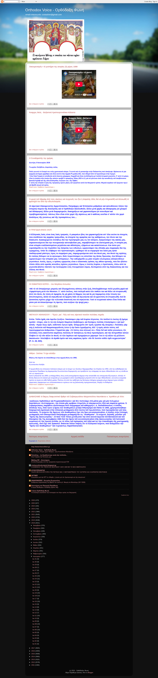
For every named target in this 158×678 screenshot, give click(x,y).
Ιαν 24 (34, 579)
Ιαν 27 (34, 570)
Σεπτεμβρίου (37, 534)
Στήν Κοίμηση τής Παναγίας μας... (41, 457)
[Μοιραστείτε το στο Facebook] (55, 104)
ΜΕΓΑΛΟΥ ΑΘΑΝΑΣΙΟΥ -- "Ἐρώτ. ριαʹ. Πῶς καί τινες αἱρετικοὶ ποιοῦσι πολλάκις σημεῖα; (66, 315)
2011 (33, 665)
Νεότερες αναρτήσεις (38, 436)
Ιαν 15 (34, 604)
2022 (33, 511)
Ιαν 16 (34, 601)
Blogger (90, 672)
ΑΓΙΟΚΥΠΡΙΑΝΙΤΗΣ (38, 470)
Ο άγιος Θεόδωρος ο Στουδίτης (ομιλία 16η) (44, 487)
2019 (33, 520)
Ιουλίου (35, 539)
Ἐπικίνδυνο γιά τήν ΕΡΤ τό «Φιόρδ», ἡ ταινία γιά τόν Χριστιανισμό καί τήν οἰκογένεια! (58, 477)
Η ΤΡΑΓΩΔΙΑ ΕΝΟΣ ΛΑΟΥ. (40, 230)
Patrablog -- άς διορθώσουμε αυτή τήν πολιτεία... (49, 455)
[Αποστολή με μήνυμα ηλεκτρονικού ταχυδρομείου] (48, 104)
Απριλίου (36, 548)
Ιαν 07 (34, 627)
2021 (33, 514)
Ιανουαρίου (37, 556)
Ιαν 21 (34, 587)
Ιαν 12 (34, 613)
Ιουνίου (35, 542)
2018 (33, 523)
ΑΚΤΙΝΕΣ (34, 475)
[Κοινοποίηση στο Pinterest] (57, 104)
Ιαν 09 (34, 621)
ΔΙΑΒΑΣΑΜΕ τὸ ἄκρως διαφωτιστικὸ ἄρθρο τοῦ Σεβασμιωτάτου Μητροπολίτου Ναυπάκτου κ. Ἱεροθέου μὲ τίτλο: (76, 396)
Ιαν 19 (34, 593)
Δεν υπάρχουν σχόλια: (37, 104)
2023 (33, 509)
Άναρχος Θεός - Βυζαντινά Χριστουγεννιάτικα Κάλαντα (52, 112)
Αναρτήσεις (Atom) (44, 441)
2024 (33, 506)
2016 (33, 651)
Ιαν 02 (34, 641)
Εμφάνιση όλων (125, 495)
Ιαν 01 (34, 644)
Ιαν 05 (34, 632)
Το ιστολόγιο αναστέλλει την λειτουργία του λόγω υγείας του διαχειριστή (53, 492)
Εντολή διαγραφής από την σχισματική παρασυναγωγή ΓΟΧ (50, 462)
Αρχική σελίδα (77, 436)
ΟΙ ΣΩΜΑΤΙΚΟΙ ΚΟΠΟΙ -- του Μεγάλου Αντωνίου (50, 284)
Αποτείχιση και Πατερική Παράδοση (44, 485)
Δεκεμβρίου (37, 525)
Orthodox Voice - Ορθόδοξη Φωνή (54, 10)
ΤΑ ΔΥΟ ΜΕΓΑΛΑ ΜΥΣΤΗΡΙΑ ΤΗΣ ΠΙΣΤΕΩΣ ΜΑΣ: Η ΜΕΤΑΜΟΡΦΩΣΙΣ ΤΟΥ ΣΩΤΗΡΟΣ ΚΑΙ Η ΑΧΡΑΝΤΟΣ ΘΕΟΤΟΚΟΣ (69, 472)
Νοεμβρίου (37, 528)
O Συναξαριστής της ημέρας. (41, 158)
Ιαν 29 (34, 564)
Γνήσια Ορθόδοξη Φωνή (40, 491)
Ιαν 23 (34, 581)
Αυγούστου (37, 536)
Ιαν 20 (34, 590)
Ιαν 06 (34, 629)
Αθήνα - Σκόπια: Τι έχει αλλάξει (42, 353)
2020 (33, 517)
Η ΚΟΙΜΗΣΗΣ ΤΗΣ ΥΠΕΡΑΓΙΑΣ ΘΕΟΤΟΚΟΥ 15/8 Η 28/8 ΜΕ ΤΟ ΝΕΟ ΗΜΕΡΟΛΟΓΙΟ (58, 467)
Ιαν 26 (34, 573)
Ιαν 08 (34, 624)
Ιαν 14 (34, 607)
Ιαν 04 (34, 635)
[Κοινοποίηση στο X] (52, 104)
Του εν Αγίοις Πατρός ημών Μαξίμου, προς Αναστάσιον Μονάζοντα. (52, 451)
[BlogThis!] (50, 104)
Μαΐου (35, 545)
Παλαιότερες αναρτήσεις (118, 436)
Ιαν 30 (34, 562)
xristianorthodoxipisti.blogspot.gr (43, 465)
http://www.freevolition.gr (40, 447)
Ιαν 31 (34, 559)
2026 (33, 500)
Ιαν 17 (34, 598)
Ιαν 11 (34, 615)
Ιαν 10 (34, 618)
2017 (33, 648)
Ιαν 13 (34, 610)
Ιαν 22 (34, 584)
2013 (33, 659)
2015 (33, 654)
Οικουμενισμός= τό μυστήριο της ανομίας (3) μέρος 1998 (53, 67)
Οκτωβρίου (37, 531)
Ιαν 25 (34, 576)
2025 (33, 503)
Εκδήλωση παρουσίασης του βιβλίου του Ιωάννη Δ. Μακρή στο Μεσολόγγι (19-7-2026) (58, 482)
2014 (33, 656)
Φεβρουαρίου (38, 553)
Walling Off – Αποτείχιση (40, 460)
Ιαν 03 (34, 638)
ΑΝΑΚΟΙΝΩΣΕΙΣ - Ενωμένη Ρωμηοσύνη (45, 480)
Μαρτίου (36, 551)
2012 (33, 662)
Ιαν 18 (34, 596)
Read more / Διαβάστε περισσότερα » (42, 187)
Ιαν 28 (34, 567)
